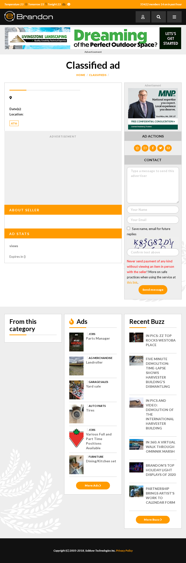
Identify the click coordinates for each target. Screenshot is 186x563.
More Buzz (152, 519)
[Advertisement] (63, 169)
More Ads (92, 485)
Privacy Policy (124, 550)
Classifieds (98, 74)
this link (132, 282)
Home (80, 74)
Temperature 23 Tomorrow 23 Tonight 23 (32, 4)
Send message (152, 289)
